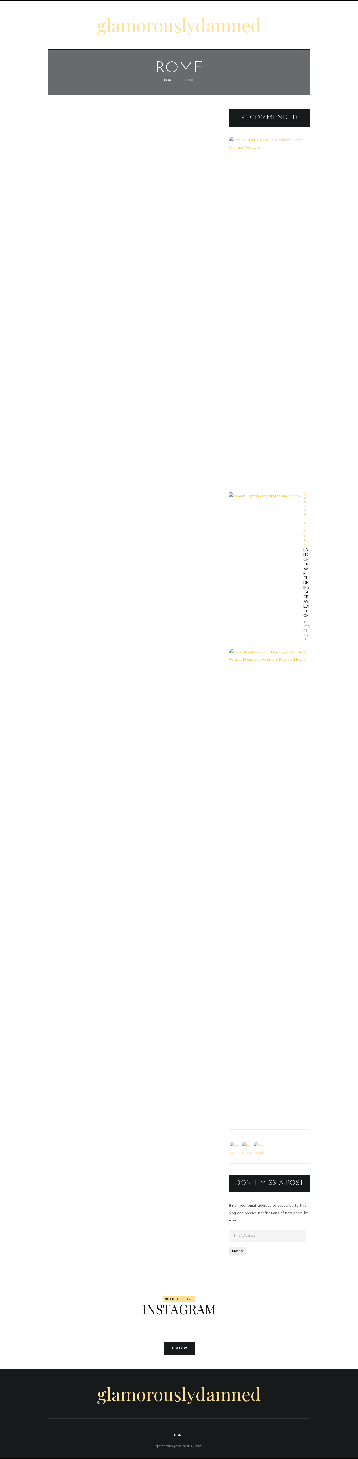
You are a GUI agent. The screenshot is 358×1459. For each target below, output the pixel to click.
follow (179, 1348)
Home (169, 80)
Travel (304, 533)
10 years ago (306, 630)
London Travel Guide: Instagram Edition (306, 583)
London (304, 504)
